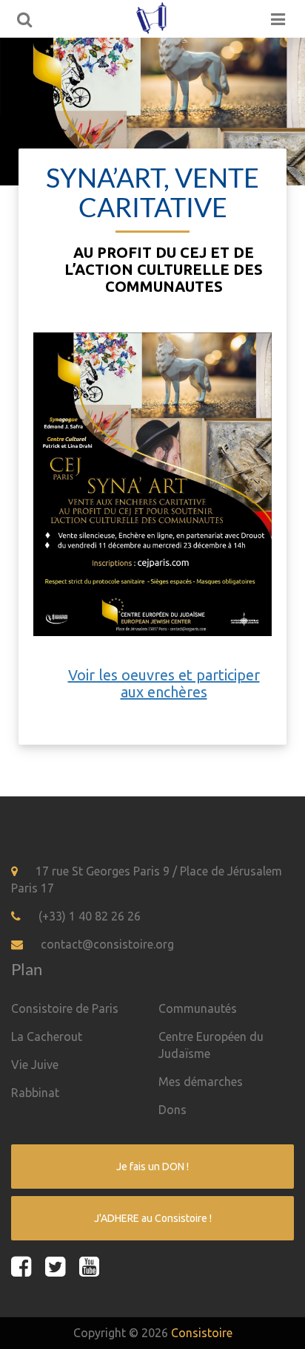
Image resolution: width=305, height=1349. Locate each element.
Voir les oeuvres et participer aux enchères (164, 683)
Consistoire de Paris (64, 1008)
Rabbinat (35, 1092)
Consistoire (201, 1332)
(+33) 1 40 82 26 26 (89, 916)
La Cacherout (46, 1036)
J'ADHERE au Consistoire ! (153, 1218)
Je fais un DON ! (152, 1166)
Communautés (197, 1008)
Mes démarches (200, 1081)
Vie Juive (34, 1064)
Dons (172, 1109)
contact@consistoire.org (107, 944)
